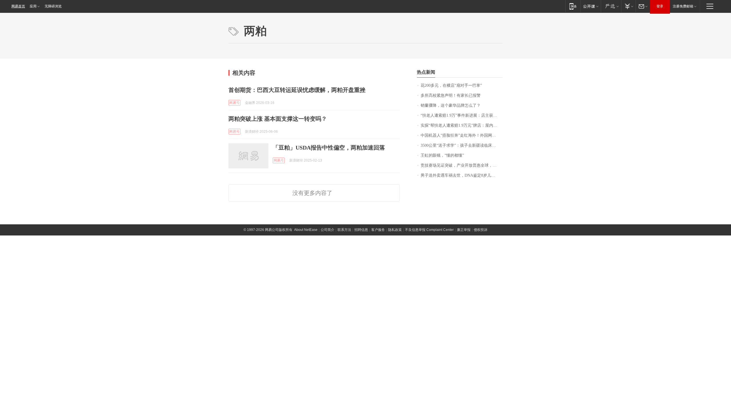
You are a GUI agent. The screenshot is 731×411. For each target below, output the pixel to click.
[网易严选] (611, 6)
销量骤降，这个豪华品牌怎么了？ (451, 105)
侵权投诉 (480, 230)
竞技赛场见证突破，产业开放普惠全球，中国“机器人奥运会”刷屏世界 (462, 165)
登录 (659, 6)
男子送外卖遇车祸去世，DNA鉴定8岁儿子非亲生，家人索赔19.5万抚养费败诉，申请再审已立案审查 (462, 175)
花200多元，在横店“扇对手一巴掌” (451, 85)
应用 (33, 6)
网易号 (234, 103)
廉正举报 (464, 230)
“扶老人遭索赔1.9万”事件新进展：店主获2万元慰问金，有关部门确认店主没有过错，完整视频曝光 (462, 115)
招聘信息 (361, 230)
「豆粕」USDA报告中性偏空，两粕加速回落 (329, 147)
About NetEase (306, 230)
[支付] (628, 6)
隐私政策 (395, 230)
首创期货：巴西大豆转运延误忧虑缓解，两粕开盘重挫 (297, 90)
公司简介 (327, 230)
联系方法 (344, 230)
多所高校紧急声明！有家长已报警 (451, 95)
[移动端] (573, 6)
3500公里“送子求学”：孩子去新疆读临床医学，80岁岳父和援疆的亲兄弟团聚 (462, 145)
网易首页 (18, 6)
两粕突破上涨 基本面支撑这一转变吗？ (277, 119)
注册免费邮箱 (683, 6)
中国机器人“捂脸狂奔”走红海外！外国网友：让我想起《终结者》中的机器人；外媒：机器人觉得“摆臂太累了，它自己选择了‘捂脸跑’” (462, 135)
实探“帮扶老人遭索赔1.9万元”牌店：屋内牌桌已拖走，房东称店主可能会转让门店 (462, 125)
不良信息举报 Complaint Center (429, 230)
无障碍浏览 (53, 6)
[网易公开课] (591, 6)
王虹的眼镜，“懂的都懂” (442, 155)
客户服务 (378, 230)
